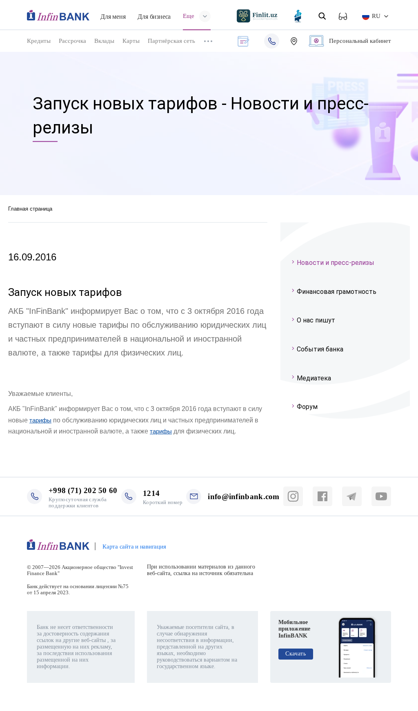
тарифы (40, 420)
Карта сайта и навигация (134, 546)
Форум (307, 407)
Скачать (295, 654)
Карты (131, 41)
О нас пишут (316, 320)
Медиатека (314, 378)
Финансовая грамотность (336, 292)
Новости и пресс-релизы (335, 263)
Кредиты (39, 41)
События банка (320, 349)
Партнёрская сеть (171, 41)
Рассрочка (72, 41)
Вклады (104, 41)
